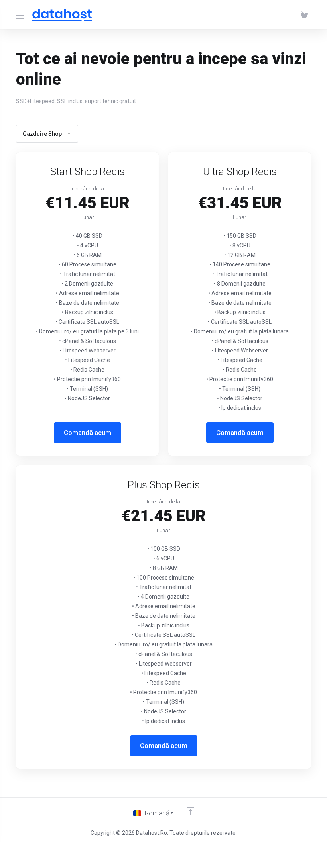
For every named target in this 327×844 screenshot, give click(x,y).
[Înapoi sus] (191, 811)
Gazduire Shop (42, 134)
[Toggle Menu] (19, 15)
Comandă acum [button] (87, 433)
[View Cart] (304, 14)
